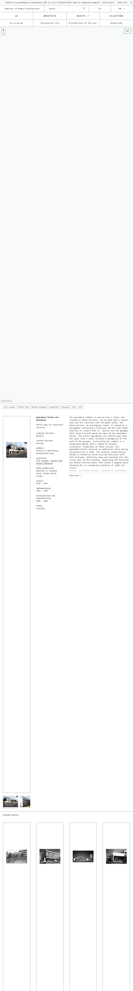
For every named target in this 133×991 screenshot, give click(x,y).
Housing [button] (65, 407)
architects (50, 16)
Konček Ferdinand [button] (39, 407)
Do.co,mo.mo (16, 23)
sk (100, 9)
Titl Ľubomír (42, 461)
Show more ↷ (75, 475)
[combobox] (63, 8)
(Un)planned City (49, 23)
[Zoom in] (3, 30)
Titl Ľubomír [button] (9, 407)
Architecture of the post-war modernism (84, 23)
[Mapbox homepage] (6, 400)
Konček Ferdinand (44, 463)
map (127, 31)
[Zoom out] (3, 34)
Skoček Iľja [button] (23, 407)
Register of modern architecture (22, 9)
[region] (66, 215)
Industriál (116, 23)
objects (81, 16)
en (120, 9)
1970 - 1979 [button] (77, 407)
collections (116, 16)
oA (16, 16)
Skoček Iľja (56, 461)
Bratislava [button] (54, 407)
